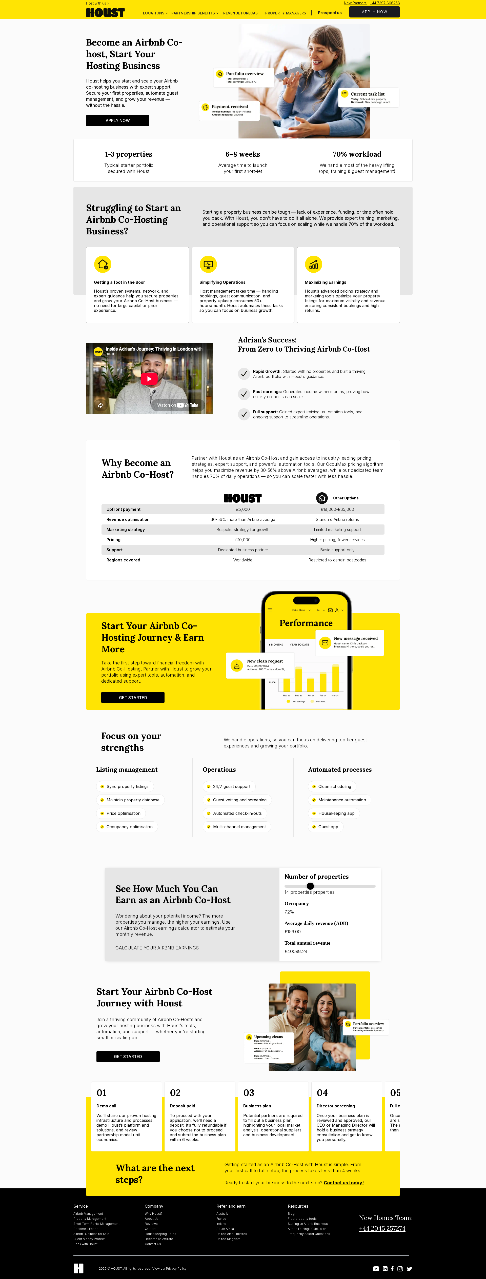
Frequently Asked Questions (309, 1234)
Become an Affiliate (159, 1239)
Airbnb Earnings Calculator (307, 1229)
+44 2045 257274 (382, 1228)
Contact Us (153, 1244)
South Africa (225, 1229)
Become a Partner (86, 1229)
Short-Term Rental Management (96, 1224)
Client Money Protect (89, 1239)
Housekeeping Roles (160, 1234)
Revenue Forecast (241, 13)
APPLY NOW (375, 12)
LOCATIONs (153, 13)
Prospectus (330, 12)
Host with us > (97, 3)
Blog (291, 1213)
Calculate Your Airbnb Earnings (157, 947)
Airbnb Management (88, 1213)
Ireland (221, 1224)
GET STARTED (133, 697)
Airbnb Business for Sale (91, 1234)
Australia (222, 1213)
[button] (155, 12)
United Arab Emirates (231, 1234)
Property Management (89, 1219)
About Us (151, 1219)
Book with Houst (85, 1244)
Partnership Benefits (193, 13)
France (221, 1219)
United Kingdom (228, 1239)
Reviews (151, 1224)
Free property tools (302, 1219)
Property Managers (285, 13)
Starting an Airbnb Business (308, 1224)
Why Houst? (154, 1213)
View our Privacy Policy (169, 1268)
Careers (150, 1229)
